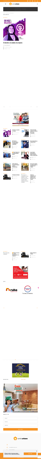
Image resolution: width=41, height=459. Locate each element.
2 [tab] (4, 359)
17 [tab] (27, 359)
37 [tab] (29, 361)
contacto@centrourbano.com (13, 447)
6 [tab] (10, 359)
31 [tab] (20, 361)
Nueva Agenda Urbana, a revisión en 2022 (34, 141)
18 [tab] (28, 359)
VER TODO (23, 379)
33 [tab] (23, 361)
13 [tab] (21, 359)
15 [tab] (24, 359)
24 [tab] (37, 359)
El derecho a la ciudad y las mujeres (12, 43)
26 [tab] (13, 361)
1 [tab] (3, 359)
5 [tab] (9, 359)
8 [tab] (13, 359)
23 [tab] (36, 359)
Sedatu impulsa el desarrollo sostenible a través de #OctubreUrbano (15, 165)
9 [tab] (15, 359)
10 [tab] (16, 359)
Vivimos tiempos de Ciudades (33, 253)
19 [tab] (30, 359)
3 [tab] (6, 359)
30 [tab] (19, 361)
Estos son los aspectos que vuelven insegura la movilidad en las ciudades (33, 165)
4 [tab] (7, 359)
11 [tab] (18, 359)
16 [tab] (25, 359)
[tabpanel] (28, 290)
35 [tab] (26, 361)
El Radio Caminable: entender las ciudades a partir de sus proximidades (34, 131)
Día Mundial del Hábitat (16, 174)
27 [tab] (14, 361)
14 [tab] (22, 359)
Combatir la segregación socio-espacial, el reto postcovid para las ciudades (33, 177)
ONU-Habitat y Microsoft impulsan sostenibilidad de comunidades (15, 142)
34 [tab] (25, 361)
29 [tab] (17, 361)
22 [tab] (34, 359)
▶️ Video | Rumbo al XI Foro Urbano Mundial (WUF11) (15, 153)
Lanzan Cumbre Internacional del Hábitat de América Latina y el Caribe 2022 (33, 154)
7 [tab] (12, 359)
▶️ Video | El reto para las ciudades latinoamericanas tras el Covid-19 (15, 254)
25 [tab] (11, 361)
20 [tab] (31, 359)
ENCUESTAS (5, 379)
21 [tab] (33, 359)
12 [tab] (19, 359)
